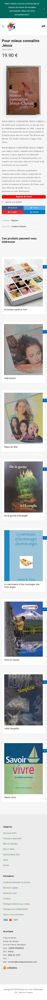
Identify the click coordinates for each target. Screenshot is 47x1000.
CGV (16, 992)
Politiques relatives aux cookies (16, 904)
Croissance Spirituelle (12, 838)
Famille (6, 865)
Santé (5, 860)
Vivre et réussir (12, 659)
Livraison (6, 898)
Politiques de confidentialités (15, 909)
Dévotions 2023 (10, 833)
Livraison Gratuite (18, 226)
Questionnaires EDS (11, 854)
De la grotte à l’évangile (16, 515)
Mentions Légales (10, 888)
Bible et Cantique (10, 844)
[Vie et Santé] (11, 26)
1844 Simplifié (11, 728)
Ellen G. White (9, 849)
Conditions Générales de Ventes (16, 882)
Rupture (14, 220)
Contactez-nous (10, 893)
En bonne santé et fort (15, 309)
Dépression (10, 378)
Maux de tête (11, 447)
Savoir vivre (10, 797)
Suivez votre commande (13, 914)
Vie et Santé (29, 989)
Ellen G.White (7, 49)
